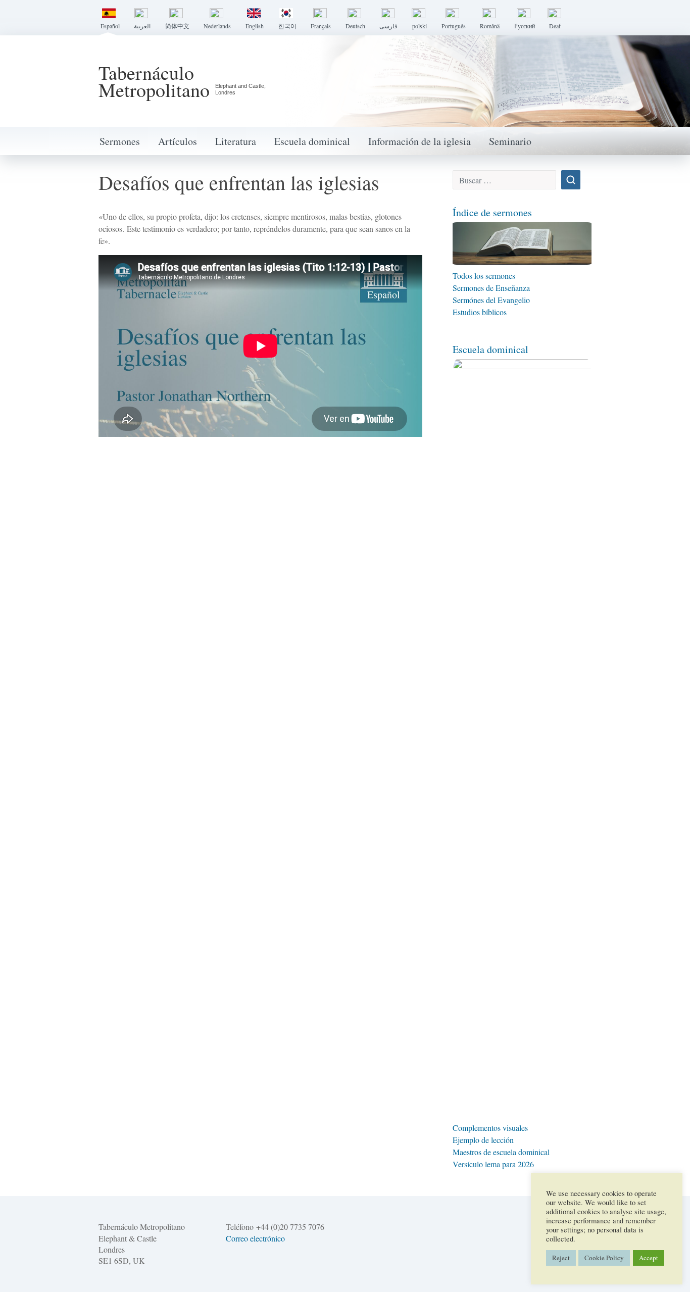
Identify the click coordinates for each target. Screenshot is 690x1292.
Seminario (510, 141)
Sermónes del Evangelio (491, 299)
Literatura (235, 141)
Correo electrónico (255, 1238)
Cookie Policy (604, 1257)
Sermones (120, 141)
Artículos (177, 141)
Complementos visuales (490, 1127)
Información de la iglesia (419, 141)
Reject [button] (561, 1257)
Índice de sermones (492, 212)
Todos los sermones (485, 275)
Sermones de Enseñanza (491, 287)
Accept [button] (648, 1257)
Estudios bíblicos (480, 312)
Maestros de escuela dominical (501, 1152)
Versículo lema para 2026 (493, 1164)
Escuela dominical (312, 141)
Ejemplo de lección (483, 1139)
